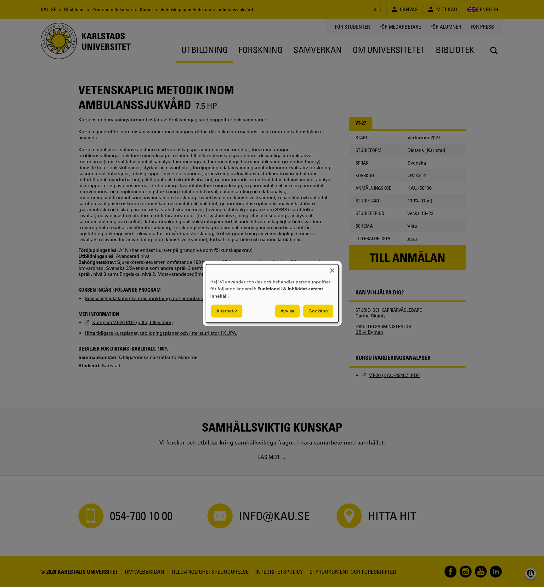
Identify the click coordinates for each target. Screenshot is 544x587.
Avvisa (287, 311)
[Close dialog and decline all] (332, 268)
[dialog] (272, 293)
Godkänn (318, 311)
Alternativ (226, 311)
